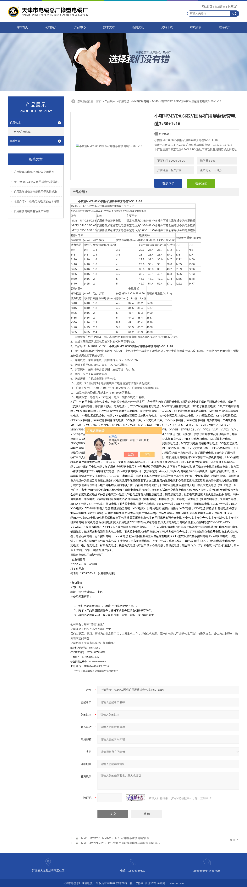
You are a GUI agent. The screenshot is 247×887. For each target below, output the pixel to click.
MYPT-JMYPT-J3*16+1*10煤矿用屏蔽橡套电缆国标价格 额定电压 (120, 842)
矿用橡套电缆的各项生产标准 (31, 211)
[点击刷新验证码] (135, 797)
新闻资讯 (138, 27)
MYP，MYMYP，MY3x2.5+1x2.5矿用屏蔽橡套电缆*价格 (115, 838)
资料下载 (167, 27)
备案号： (162, 883)
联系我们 (233, 6)
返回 (232, 840)
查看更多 (15, 140)
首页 (99, 101)
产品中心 (80, 27)
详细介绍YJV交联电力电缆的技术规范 (36, 201)
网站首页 (206, 6)
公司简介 (51, 27)
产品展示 (110, 101)
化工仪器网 (136, 883)
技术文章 (109, 27)
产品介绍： (80, 191)
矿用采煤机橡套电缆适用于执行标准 (35, 191)
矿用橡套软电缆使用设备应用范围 (34, 171)
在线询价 (168, 183)
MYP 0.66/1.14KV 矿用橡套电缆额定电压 (38, 181)
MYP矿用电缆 (22, 131)
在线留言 (220, 6)
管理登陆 (150, 883)
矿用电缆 (15, 122)
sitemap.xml (177, 883)
